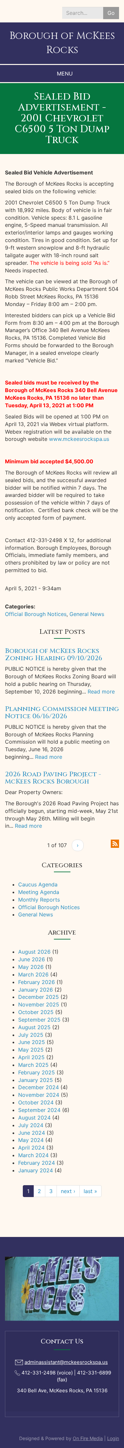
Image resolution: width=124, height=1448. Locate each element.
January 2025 (35, 1080)
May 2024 (31, 1140)
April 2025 (31, 1057)
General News (86, 614)
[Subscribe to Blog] (115, 843)
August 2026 (34, 951)
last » (90, 1191)
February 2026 (36, 982)
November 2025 (38, 1004)
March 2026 (33, 974)
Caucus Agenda (38, 884)
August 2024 (34, 1117)
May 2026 (31, 967)
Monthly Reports (39, 899)
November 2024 (38, 1095)
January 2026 (35, 989)
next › (68, 1191)
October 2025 (36, 1012)
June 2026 (31, 959)
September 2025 (39, 1019)
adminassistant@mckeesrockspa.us (66, 1362)
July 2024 (30, 1125)
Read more (101, 691)
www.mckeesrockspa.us (79, 439)
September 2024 (39, 1110)
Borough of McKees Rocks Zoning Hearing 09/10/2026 (53, 654)
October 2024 (36, 1102)
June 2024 (31, 1132)
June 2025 (31, 1042)
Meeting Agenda (38, 892)
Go (111, 13)
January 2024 (35, 1170)
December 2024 (38, 1087)
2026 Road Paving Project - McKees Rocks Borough (53, 778)
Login (113, 1438)
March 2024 (33, 1155)
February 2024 (36, 1162)
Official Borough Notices (35, 614)
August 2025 (34, 1027)
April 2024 (31, 1147)
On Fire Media (88, 1438)
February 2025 (36, 1072)
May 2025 (31, 1049)
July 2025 (30, 1035)
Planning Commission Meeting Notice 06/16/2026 (62, 712)
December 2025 (38, 997)
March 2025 (33, 1065)
